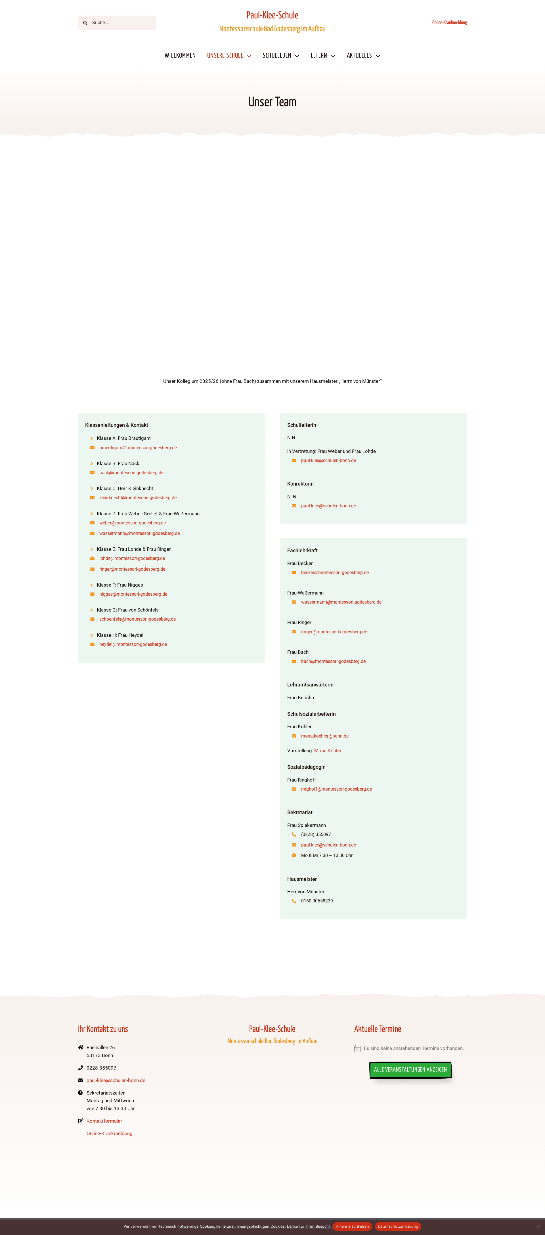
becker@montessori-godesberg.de (335, 572)
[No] (538, 1226)
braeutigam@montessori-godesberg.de (138, 447)
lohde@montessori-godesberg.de (132, 558)
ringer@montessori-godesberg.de (132, 569)
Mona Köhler (327, 750)
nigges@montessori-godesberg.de (133, 594)
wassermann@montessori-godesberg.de (139, 533)
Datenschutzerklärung (398, 1226)
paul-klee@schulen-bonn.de (328, 460)
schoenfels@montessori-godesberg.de (137, 619)
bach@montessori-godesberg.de (333, 661)
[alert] (410, 1048)
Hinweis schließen (352, 1226)
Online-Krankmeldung (449, 22)
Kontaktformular (104, 1121)
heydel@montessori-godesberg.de (133, 644)
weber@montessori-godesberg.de (132, 523)
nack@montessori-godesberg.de (131, 472)
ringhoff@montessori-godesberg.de (336, 789)
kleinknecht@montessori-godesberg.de (138, 497)
